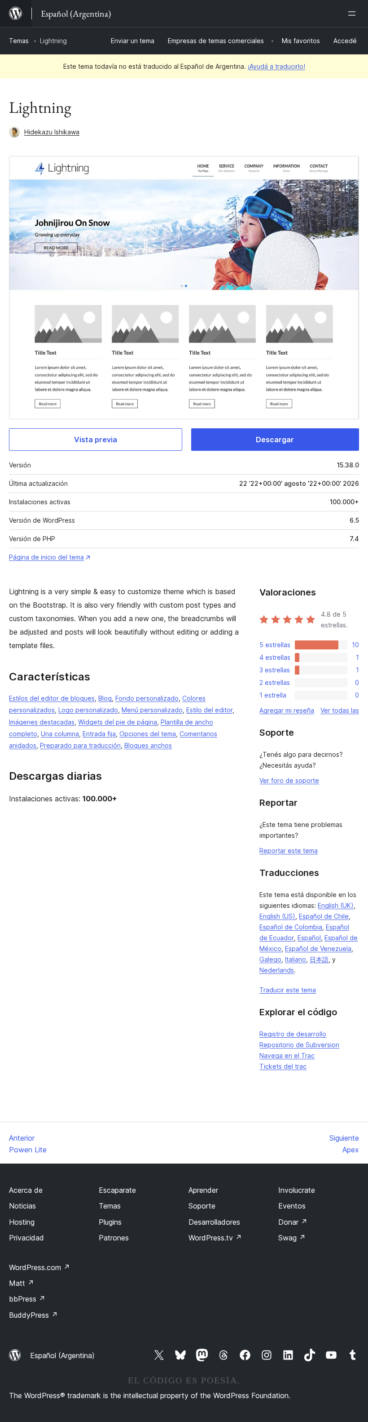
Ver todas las (339, 710)
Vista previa (95, 439)
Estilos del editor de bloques (52, 698)
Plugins (110, 1222)
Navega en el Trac (287, 1055)
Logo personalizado (88, 710)
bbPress (27, 1298)
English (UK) (336, 905)
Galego (270, 959)
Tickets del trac (283, 1066)
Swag (292, 1237)
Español (309, 938)
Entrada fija (99, 734)
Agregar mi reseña (286, 710)
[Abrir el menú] (353, 13)
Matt (21, 1283)
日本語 (319, 959)
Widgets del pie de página (117, 722)
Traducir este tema (287, 990)
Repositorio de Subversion (299, 1045)
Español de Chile (324, 916)
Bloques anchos (148, 745)
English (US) (277, 916)
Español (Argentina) (62, 1355)
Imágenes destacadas (41, 722)
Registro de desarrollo (292, 1034)
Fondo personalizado (147, 698)
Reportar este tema (288, 850)
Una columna (60, 734)
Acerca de (26, 1190)
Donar (292, 1222)
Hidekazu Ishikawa (51, 132)
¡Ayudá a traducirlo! (276, 66)
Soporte (201, 1205)
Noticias (22, 1205)
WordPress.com (39, 1267)
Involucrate (296, 1190)
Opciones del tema (147, 734)
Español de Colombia (290, 927)
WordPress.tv (215, 1237)
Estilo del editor (209, 710)
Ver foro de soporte (289, 780)
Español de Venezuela (318, 948)
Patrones (114, 1237)
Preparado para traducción (80, 745)
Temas (19, 40)
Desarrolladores (214, 1222)
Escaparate (117, 1190)
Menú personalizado (152, 710)
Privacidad (26, 1237)
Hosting (22, 1222)
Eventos (292, 1205)
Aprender (203, 1190)
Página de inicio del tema (46, 557)
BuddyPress (33, 1315)
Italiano (295, 959)
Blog (105, 698)
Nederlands (276, 970)
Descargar (275, 439)
